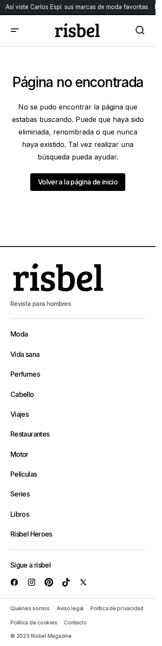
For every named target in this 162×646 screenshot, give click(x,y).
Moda (19, 334)
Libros (19, 514)
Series (19, 494)
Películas (23, 474)
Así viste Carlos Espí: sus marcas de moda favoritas (77, 6)
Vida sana (24, 354)
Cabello (22, 394)
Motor (19, 454)
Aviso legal (70, 608)
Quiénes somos (30, 608)
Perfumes (25, 374)
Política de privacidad (116, 608)
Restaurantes (29, 434)
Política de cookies (33, 622)
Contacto (75, 622)
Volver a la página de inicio (78, 182)
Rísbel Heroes (31, 534)
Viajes (19, 414)
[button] (14, 30)
